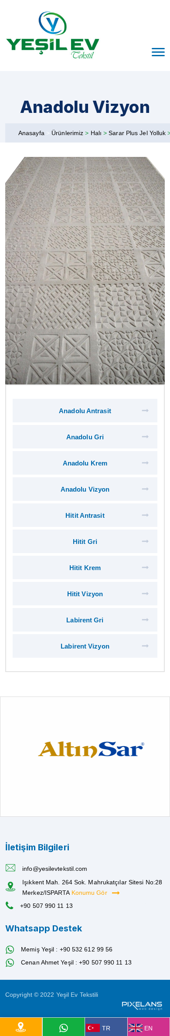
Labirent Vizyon (85, 646)
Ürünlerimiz (68, 132)
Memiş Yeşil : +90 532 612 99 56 (66, 949)
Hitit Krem (85, 567)
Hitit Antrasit (84, 515)
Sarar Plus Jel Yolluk (138, 132)
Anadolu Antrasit (85, 410)
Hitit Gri (85, 541)
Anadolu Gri (85, 437)
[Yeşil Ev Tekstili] (53, 35)
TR (106, 1028)
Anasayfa (31, 132)
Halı (97, 132)
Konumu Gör (90, 892)
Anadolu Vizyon (85, 489)
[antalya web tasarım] (141, 1005)
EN (148, 1028)
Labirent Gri (84, 620)
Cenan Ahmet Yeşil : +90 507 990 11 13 (76, 962)
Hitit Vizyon (85, 594)
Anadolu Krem (85, 463)
